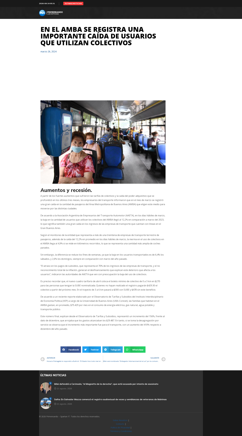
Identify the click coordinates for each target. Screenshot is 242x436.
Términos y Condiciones (121, 431)
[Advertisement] (103, 78)
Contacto (120, 424)
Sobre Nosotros (120, 420)
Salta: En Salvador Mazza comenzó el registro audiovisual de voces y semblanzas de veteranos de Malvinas (110, 399)
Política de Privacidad (120, 427)
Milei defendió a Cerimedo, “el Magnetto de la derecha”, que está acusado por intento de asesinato (106, 384)
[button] (73, 3)
